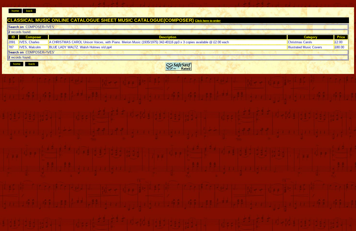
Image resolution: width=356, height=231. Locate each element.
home (15, 11)
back (29, 11)
